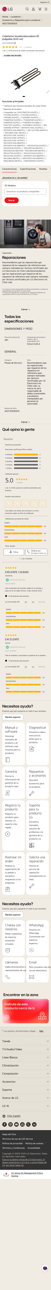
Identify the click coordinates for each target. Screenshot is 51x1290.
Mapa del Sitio (9, 1134)
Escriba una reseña (12, 55)
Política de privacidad (12, 1143)
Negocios (43, 2)
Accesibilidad (34, 1148)
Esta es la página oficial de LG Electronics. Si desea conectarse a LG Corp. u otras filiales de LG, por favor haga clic (24, 1162)
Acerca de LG (10, 1097)
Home (5, 16)
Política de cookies (34, 1143)
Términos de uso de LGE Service (17, 1138)
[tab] (9, 169)
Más (41, 1031)
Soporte (7, 1089)
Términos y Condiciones (13, 1148)
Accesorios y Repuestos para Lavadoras (21, 20)
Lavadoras (16, 16)
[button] (27, 9)
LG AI (5, 1105)
